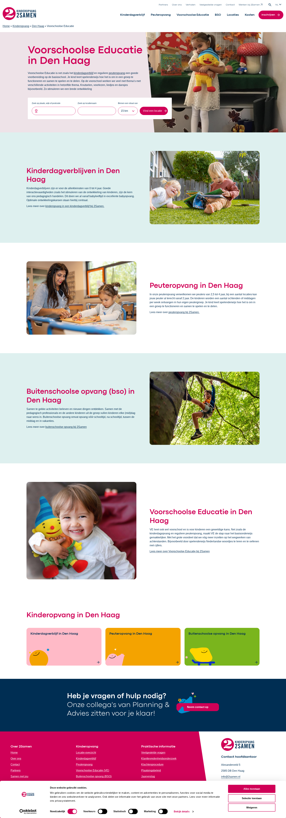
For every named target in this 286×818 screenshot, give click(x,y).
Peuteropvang (161, 15)
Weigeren (251, 807)
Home (6, 26)
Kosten (250, 15)
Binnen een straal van (128, 103)
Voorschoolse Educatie (193, 15)
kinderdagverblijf (83, 73)
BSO (218, 15)
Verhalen (190, 5)
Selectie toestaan (252, 798)
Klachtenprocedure (152, 764)
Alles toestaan (251, 788)
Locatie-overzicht (86, 752)
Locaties (233, 15)
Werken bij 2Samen (249, 5)
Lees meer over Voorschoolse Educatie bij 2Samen (180, 551)
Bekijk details (181, 811)
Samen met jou (19, 776)
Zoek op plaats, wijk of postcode (46, 103)
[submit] (154, 111)
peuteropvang (117, 73)
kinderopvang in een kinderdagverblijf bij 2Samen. (74, 206)
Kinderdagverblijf (132, 15)
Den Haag (38, 26)
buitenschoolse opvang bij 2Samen (66, 426)
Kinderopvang (21, 26)
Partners (163, 5)
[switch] (102, 811)
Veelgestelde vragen (210, 5)
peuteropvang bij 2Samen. (183, 312)
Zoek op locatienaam (87, 103)
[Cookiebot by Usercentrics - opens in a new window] (28, 811)
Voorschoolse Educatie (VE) (92, 770)
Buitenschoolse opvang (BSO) (94, 776)
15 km (124, 110)
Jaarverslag (148, 776)
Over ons (177, 5)
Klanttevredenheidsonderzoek (158, 758)
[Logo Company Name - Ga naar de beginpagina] (19, 15)
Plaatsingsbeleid (151, 770)
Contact (230, 5)
